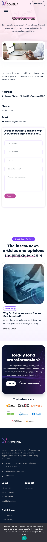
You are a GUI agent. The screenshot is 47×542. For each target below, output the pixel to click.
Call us (11, 384)
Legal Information (9, 501)
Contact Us (38, 4)
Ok (24, 538)
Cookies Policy (7, 497)
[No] (43, 532)
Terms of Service (8, 492)
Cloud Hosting (7, 515)
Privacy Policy (7, 488)
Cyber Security (7, 519)
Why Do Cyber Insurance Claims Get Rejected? (22, 315)
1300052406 (9, 476)
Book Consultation (30, 384)
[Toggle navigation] (7, 10)
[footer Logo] (11, 443)
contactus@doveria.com (14, 471)
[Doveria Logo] (12, 4)
